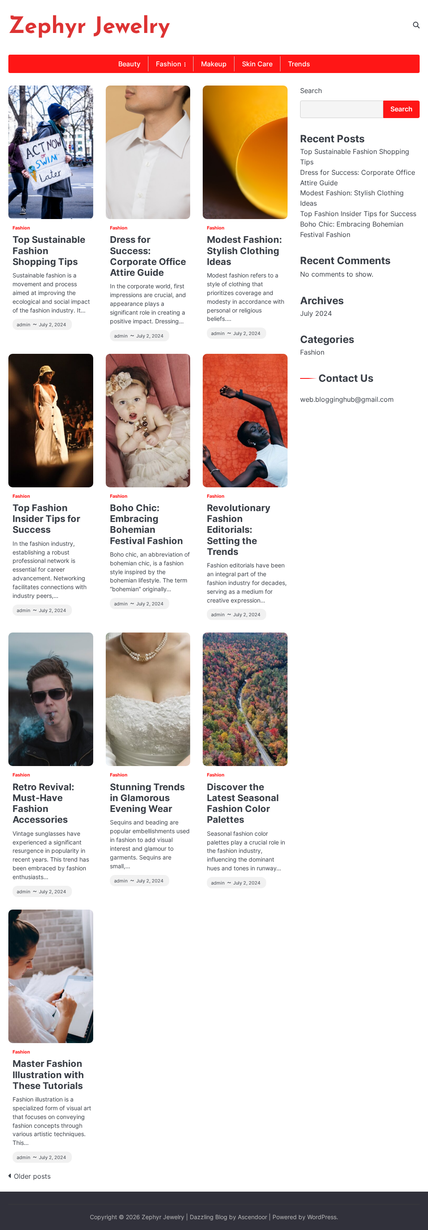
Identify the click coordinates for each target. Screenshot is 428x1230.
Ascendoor (252, 1217)
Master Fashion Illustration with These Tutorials (48, 1074)
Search (311, 90)
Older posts (32, 1176)
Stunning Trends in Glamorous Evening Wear (147, 797)
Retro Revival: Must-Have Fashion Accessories (43, 803)
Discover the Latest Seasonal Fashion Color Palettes (243, 803)
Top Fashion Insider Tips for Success (46, 518)
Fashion (168, 64)
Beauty (129, 64)
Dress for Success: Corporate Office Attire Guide (148, 256)
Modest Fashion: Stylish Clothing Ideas (244, 250)
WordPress (321, 1217)
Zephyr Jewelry (89, 27)
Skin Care (257, 64)
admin (23, 325)
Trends (299, 64)
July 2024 (316, 314)
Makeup (214, 64)
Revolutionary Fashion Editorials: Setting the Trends (238, 529)
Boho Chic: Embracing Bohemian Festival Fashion (146, 524)
